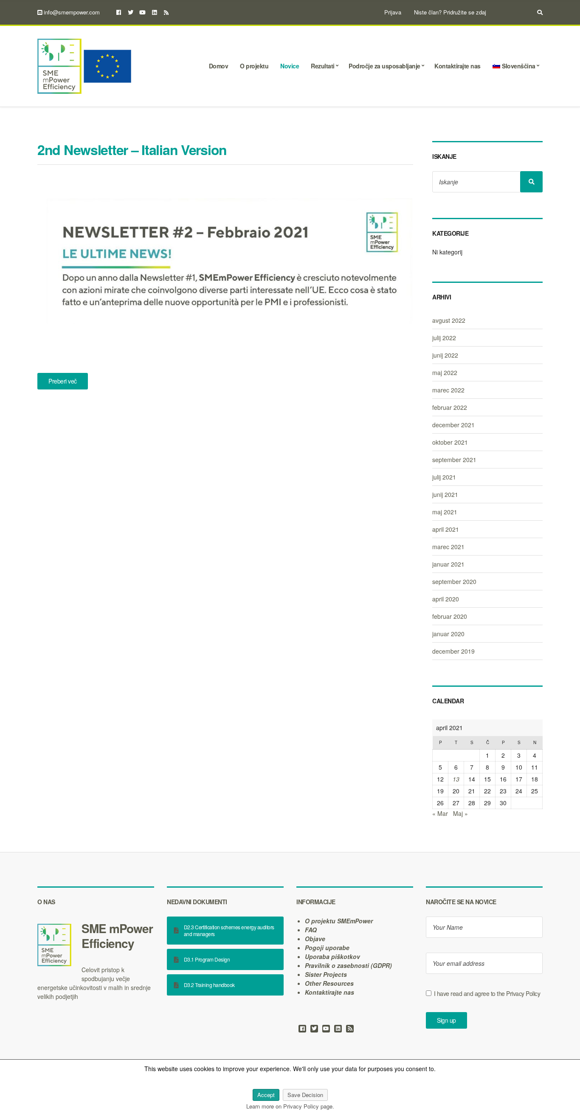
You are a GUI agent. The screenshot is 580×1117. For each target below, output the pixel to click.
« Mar (440, 813)
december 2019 (453, 651)
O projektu (254, 66)
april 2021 (445, 529)
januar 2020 (448, 633)
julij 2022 (444, 337)
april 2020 (445, 599)
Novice (289, 66)
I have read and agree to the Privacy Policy (487, 993)
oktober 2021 (450, 442)
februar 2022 (449, 407)
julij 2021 (444, 477)
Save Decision (305, 1095)
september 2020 (454, 581)
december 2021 (453, 424)
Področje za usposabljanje (384, 66)
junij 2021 (445, 494)
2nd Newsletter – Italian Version (132, 149)
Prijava (392, 12)
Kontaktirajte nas (457, 66)
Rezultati (323, 66)
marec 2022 (448, 390)
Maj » (460, 813)
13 (456, 779)
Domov (218, 66)
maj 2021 (444, 512)
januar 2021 (448, 564)
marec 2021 (448, 546)
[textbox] (95, 936)
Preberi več (62, 381)
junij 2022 (445, 355)
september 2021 (454, 459)
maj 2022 (444, 372)
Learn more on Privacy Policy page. (290, 1106)
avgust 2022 (448, 320)
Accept (266, 1095)
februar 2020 (449, 616)
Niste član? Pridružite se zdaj (450, 12)
